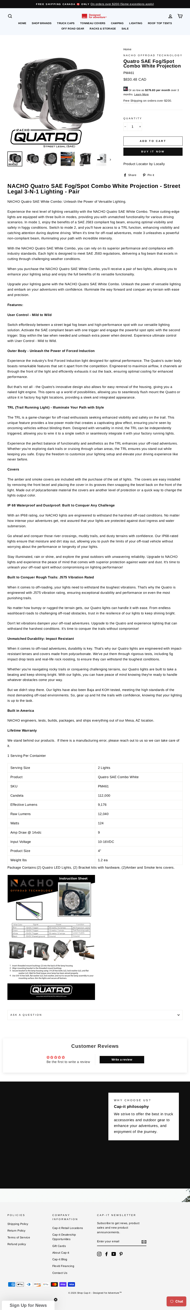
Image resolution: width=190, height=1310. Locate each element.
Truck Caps (66, 23)
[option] (95, 4)
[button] (28, 1305)
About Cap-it (60, 1252)
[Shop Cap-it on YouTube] (114, 1254)
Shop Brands (41, 23)
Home (22, 23)
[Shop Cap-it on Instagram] (99, 1254)
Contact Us (60, 1272)
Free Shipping (132, 100)
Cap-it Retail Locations (67, 1228)
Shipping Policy (17, 1223)
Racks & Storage (103, 28)
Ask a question (26, 1014)
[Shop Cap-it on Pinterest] (121, 1254)
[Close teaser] (56, 1299)
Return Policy (16, 1230)
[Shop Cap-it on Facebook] (106, 1254)
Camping (117, 23)
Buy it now (153, 151)
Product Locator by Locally (144, 164)
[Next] (108, 159)
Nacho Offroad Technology (153, 55)
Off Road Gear (72, 28)
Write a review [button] (122, 1059)
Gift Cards (59, 1246)
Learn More (141, 94)
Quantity (132, 118)
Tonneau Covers (92, 23)
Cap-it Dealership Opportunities (64, 1237)
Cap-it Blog (59, 1259)
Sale (125, 28)
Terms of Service (18, 1237)
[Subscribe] (144, 1241)
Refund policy (16, 1244)
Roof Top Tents (160, 23)
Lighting (135, 23)
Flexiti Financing (63, 1266)
